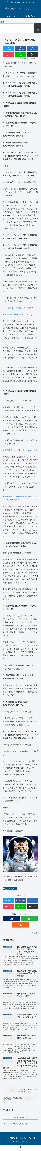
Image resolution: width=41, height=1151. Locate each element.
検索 (2, 21)
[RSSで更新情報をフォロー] (20, 925)
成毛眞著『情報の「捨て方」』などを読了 (20, 450)
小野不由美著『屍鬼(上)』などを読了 (18, 308)
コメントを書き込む (20, 1117)
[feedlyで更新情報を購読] (29, 918)
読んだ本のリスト (10, 889)
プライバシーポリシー (20, 1141)
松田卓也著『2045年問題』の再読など (18, 314)
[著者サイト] (11, 918)
